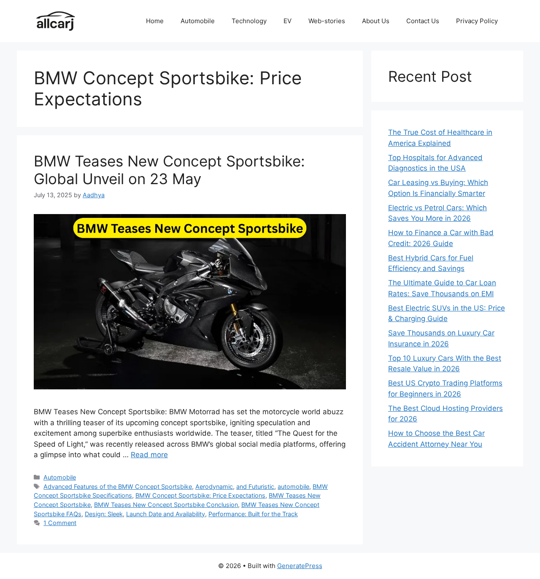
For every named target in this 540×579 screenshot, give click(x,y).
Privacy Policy (477, 21)
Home (155, 21)
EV (288, 21)
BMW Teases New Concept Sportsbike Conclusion (166, 504)
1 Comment (59, 522)
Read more (149, 454)
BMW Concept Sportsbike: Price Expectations (200, 495)
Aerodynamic (214, 486)
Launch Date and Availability (165, 513)
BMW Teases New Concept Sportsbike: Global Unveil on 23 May (169, 170)
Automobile (198, 21)
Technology (249, 21)
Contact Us (422, 21)
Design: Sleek (104, 513)
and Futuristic (255, 486)
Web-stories (326, 21)
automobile (293, 486)
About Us (375, 21)
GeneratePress (299, 566)
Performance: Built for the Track (253, 513)
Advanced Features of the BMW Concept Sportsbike (117, 486)
